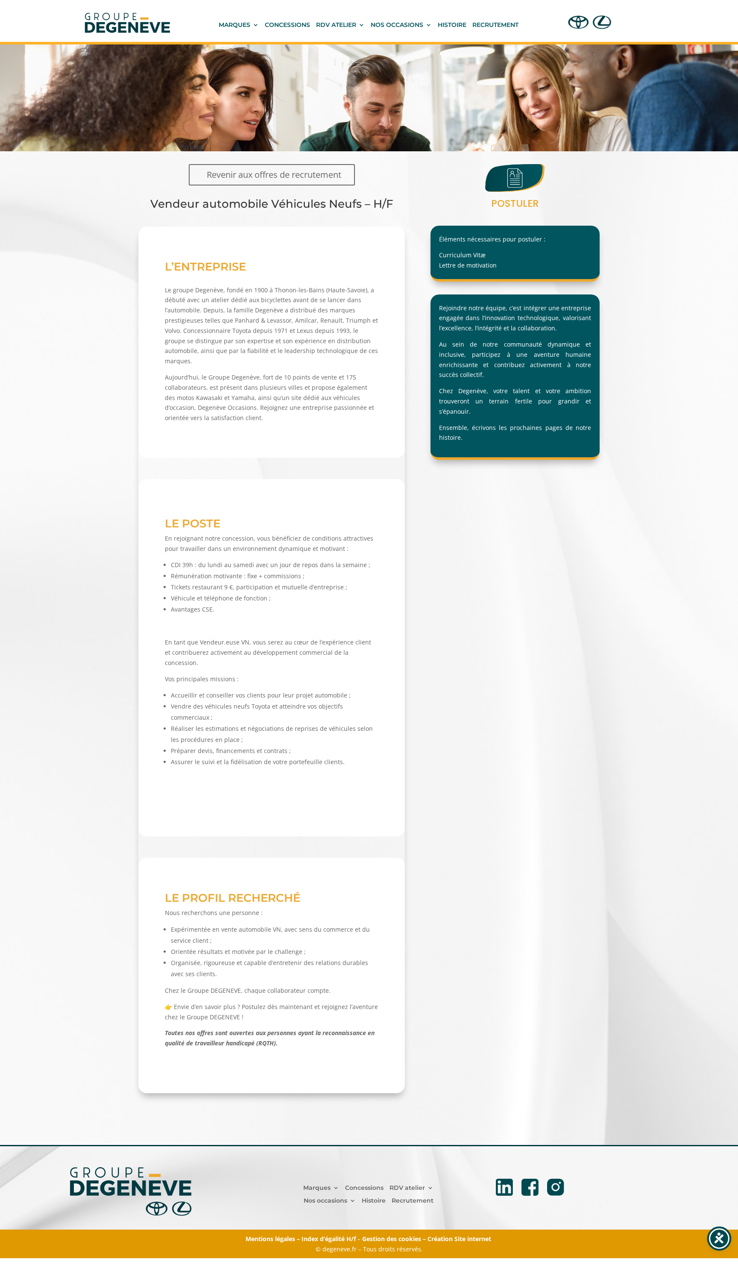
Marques (234, 25)
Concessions (287, 25)
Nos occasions (397, 25)
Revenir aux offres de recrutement (274, 174)
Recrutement (495, 25)
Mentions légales (270, 1239)
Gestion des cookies (391, 1239)
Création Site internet (460, 1239)
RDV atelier (336, 25)
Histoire (452, 25)
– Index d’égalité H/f (326, 1239)
